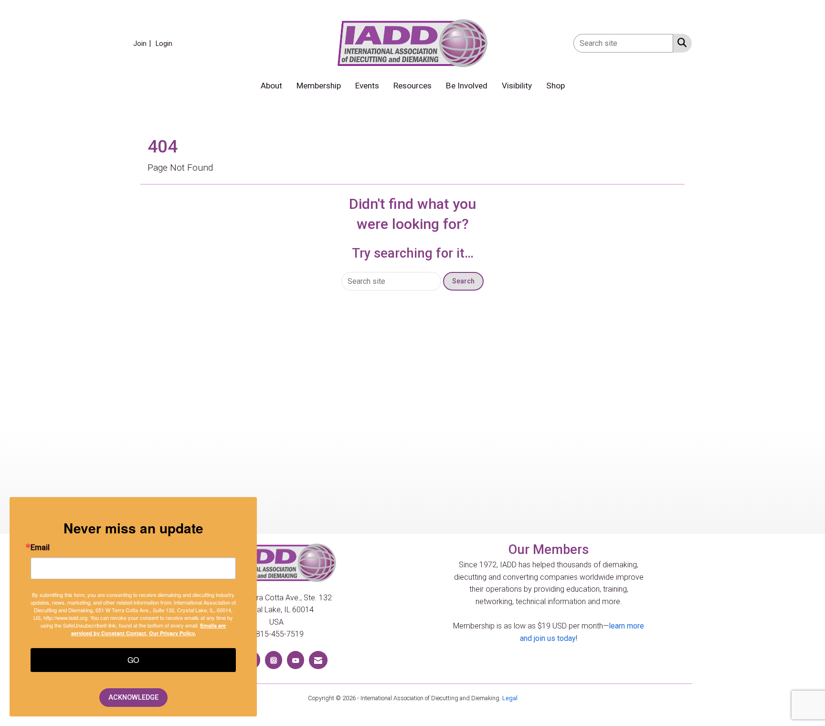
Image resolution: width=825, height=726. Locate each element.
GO (133, 659)
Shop (555, 85)
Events (367, 85)
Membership (318, 85)
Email (40, 548)
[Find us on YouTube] (295, 660)
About (271, 85)
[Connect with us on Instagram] (273, 660)
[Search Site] (680, 42)
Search (463, 281)
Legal (510, 698)
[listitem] (143, 43)
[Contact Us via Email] (318, 660)
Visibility (517, 85)
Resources (412, 85)
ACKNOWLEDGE (133, 697)
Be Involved (466, 85)
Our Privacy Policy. (172, 633)
